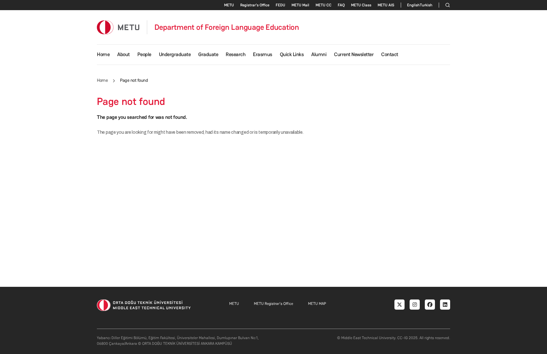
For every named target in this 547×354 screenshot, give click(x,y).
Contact (389, 54)
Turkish (426, 5)
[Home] (118, 27)
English (413, 5)
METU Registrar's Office (273, 303)
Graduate (208, 54)
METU (229, 5)
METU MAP (317, 303)
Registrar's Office (254, 5)
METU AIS (386, 5)
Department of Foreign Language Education (226, 27)
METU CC (323, 5)
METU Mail (300, 5)
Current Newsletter (354, 54)
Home (103, 54)
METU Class (361, 5)
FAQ (341, 5)
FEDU (280, 5)
